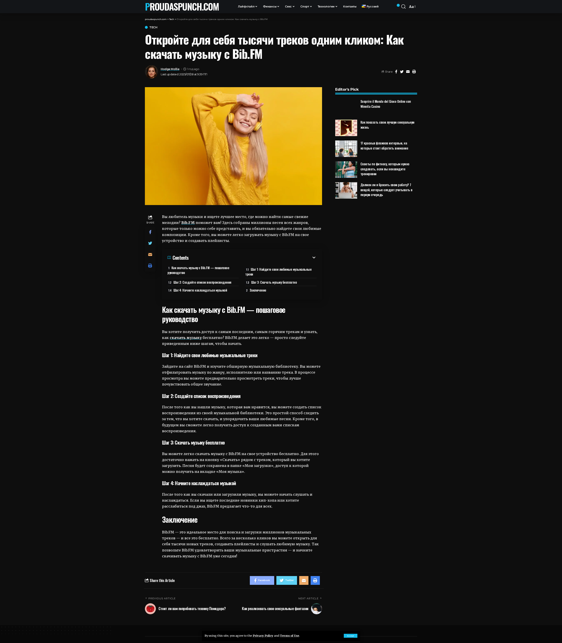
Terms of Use (289, 635)
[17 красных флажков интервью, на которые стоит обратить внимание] (346, 148)
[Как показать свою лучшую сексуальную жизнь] (346, 128)
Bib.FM (188, 222)
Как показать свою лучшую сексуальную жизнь (387, 125)
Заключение (258, 290)
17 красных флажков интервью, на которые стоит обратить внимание (384, 145)
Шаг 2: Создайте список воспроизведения (202, 282)
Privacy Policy (263, 635)
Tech (153, 27)
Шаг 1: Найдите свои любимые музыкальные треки (278, 272)
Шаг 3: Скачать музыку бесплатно (274, 282)
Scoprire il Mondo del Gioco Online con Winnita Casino (385, 104)
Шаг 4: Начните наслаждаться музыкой (200, 290)
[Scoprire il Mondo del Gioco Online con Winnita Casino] (346, 107)
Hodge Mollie (170, 69)
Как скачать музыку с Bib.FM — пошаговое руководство (198, 270)
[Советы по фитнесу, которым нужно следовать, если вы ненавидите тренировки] (346, 169)
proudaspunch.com (182, 6)
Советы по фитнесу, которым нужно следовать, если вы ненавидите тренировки (384, 168)
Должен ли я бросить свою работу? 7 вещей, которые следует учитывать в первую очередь (386, 189)
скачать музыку (186, 337)
